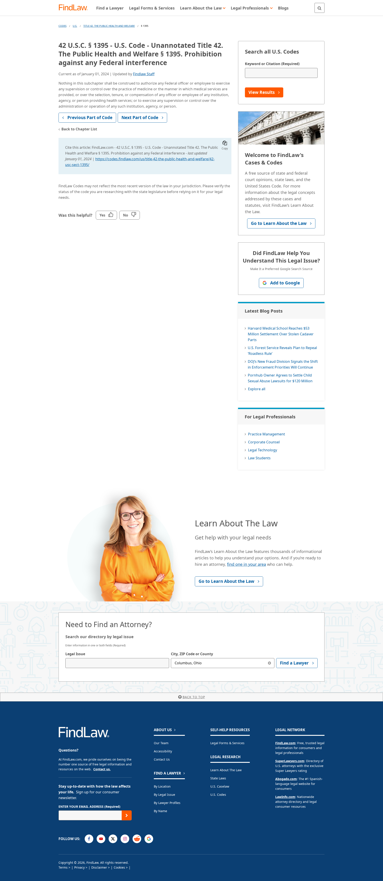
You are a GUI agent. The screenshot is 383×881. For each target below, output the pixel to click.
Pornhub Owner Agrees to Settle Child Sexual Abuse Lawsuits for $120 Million (280, 378)
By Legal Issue (164, 794)
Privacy (79, 867)
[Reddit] (137, 839)
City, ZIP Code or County (192, 653)
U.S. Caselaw (219, 786)
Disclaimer (99, 867)
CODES (62, 25)
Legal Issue (75, 653)
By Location (162, 786)
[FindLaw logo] (75, 8)
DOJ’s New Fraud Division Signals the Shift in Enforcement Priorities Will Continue (283, 364)
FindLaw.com (285, 743)
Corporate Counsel (264, 442)
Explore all (256, 388)
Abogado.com (286, 779)
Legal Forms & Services (227, 743)
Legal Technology (262, 450)
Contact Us (162, 759)
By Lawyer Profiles (167, 803)
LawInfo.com (285, 797)
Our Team (161, 743)
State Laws (218, 778)
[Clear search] (269, 663)
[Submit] (127, 815)
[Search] (319, 8)
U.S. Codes (218, 794)
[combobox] (117, 663)
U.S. (75, 25)
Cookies (119, 867)
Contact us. (102, 769)
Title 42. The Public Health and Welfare (109, 25)
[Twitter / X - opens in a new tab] (113, 839)
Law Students (259, 458)
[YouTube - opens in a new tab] (101, 839)
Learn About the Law (226, 770)
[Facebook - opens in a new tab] (89, 839)
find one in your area (246, 564)
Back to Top (194, 697)
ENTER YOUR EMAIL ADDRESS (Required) (89, 806)
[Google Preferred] (149, 839)
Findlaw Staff (143, 73)
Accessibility (163, 751)
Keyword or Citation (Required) (272, 63)
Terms (63, 867)
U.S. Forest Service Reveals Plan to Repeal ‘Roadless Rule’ (282, 350)
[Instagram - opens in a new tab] (125, 839)
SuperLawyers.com (289, 761)
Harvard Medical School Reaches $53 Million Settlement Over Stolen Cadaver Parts (281, 334)
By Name (160, 811)
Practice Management (266, 434)
